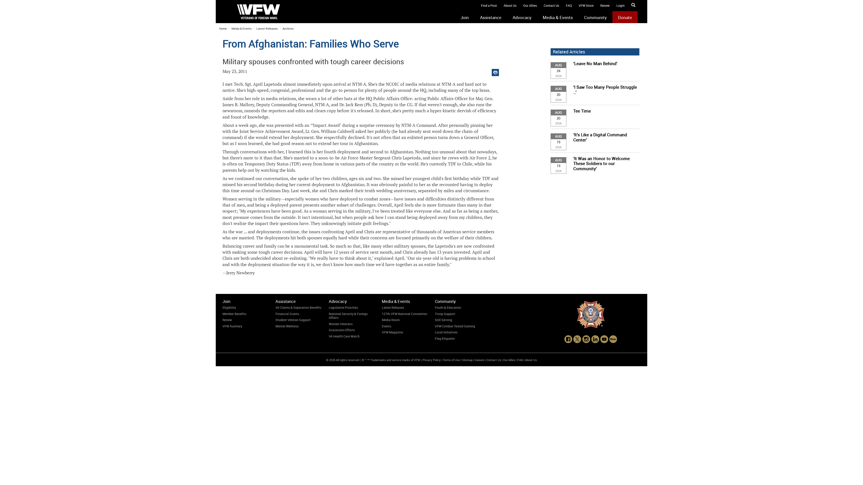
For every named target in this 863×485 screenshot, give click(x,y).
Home (223, 28)
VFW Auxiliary (232, 326)
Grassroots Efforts (342, 330)
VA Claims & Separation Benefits (298, 307)
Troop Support (445, 314)
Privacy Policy (432, 360)
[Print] (495, 71)
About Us (510, 5)
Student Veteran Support (293, 320)
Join (464, 17)
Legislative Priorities (343, 307)
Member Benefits (234, 314)
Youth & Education (448, 307)
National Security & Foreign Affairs (348, 316)
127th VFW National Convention (404, 314)
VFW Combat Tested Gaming (455, 326)
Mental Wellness (287, 326)
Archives (288, 28)
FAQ (569, 5)
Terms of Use (451, 360)
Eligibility (229, 307)
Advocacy (522, 17)
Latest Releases (267, 28)
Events (386, 326)
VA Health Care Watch (344, 336)
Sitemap (467, 360)
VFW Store (586, 5)
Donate (625, 17)
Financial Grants (287, 314)
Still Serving (443, 320)
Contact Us (551, 5)
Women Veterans (341, 324)
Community (595, 17)
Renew (605, 5)
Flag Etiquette (445, 338)
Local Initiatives (446, 332)
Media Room (391, 320)
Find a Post (489, 5)
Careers (480, 360)
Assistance (490, 17)
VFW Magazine (392, 332)
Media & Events (558, 17)
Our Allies (530, 5)
